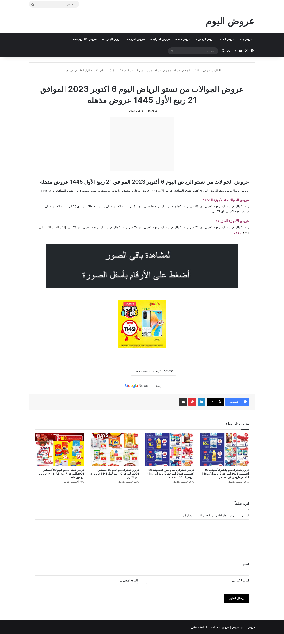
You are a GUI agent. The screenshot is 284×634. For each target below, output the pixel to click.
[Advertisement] (142, 144)
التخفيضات (104, 190)
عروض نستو (131, 78)
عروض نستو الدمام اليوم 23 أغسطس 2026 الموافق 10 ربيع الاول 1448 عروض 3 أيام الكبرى (114, 473)
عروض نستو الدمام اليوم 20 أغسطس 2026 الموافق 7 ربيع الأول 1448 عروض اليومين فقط (61, 473)
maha (151, 110)
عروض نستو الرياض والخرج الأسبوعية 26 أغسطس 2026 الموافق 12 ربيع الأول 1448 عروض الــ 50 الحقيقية (169, 473)
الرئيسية (214, 70)
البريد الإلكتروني (240, 580)
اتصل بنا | (210, 627)
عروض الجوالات (176, 70)
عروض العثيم (227, 39)
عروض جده (184, 39)
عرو (240, 232)
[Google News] (136, 386)
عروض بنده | (223, 627)
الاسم (246, 564)
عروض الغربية (137, 39)
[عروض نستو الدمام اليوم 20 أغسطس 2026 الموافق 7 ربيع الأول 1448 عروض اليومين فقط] (59, 449)
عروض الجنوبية (112, 39)
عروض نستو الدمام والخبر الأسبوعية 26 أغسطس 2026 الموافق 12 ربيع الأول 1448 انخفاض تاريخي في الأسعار (224, 473)
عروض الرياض (206, 39)
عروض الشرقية (161, 39)
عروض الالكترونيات (86, 39)
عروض (235, 627)
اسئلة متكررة (197, 627)
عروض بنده (246, 39)
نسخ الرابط (119, 371)
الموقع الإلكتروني (129, 580)
